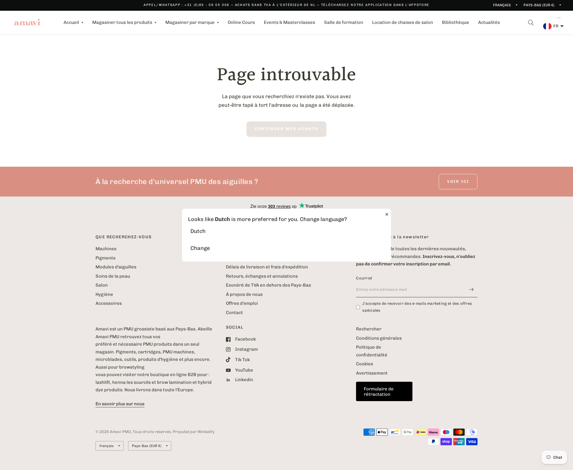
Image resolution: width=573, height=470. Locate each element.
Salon (102, 285)
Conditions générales (379, 338)
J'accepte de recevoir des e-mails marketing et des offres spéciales (417, 307)
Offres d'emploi (242, 303)
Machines (106, 248)
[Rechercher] (531, 23)
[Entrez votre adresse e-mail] (472, 289)
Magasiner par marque (190, 22)
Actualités (489, 22)
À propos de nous (244, 294)
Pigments (105, 258)
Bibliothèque (455, 22)
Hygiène (104, 294)
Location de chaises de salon (402, 22)
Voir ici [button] (458, 181)
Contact (234, 312)
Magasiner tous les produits (122, 22)
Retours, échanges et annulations (262, 276)
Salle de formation (343, 22)
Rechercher (368, 329)
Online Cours (241, 22)
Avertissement (372, 373)
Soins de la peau (113, 276)
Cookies (364, 364)
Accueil (71, 22)
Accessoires (109, 303)
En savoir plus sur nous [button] (120, 403)
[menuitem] (73, 23)
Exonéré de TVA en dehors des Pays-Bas (268, 285)
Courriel (364, 278)
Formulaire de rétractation (379, 391)
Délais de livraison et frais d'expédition (267, 267)
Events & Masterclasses (289, 22)
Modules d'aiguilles (116, 267)
